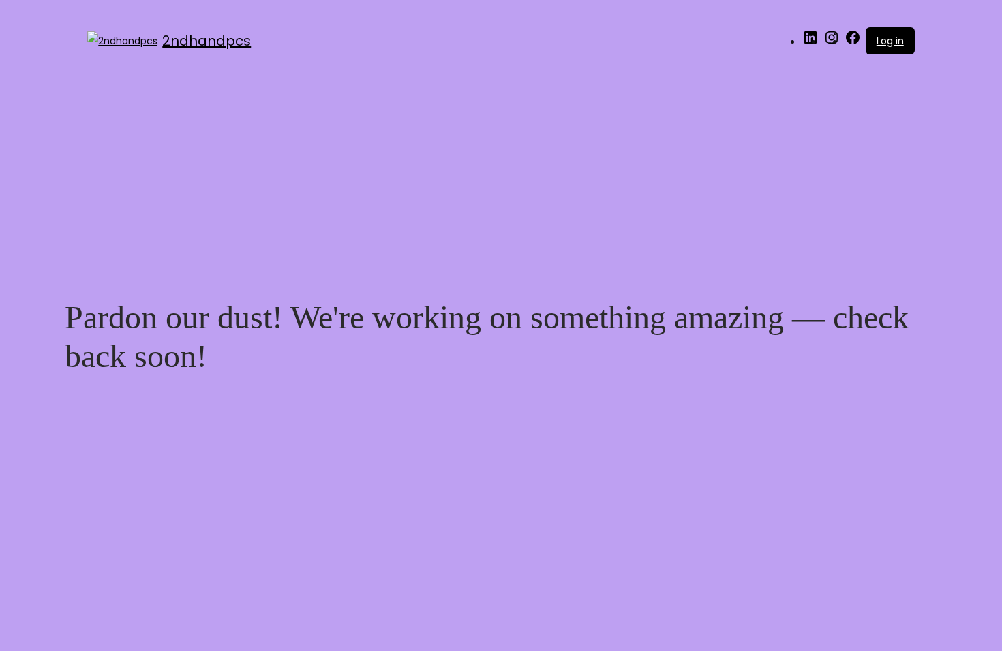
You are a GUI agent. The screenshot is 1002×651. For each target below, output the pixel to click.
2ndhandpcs (206, 40)
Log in (890, 41)
